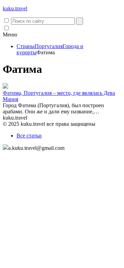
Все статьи (29, 135)
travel (15, 8)
